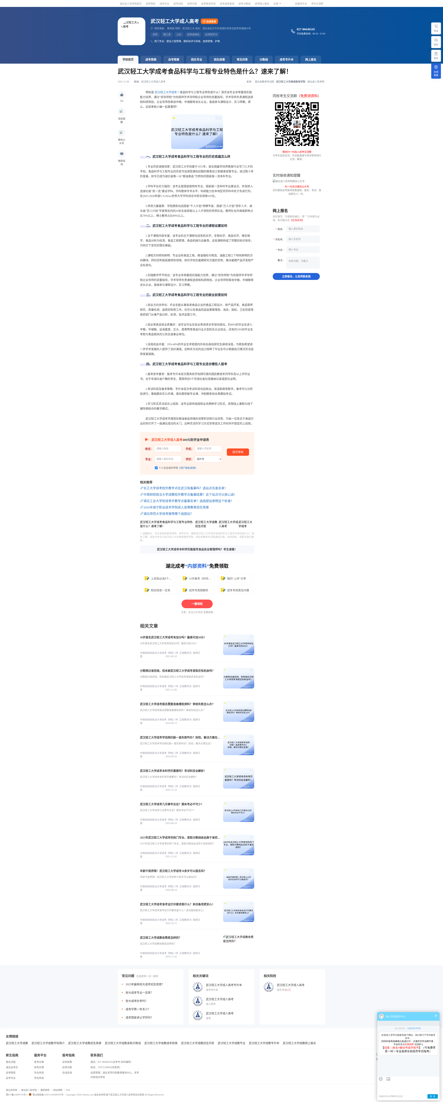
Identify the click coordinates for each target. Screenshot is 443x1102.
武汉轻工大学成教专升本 (264, 1043)
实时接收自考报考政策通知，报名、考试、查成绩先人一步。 (297, 190)
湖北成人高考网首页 (131, 3)
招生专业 (196, 59)
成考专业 (164, 3)
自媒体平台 (301, 3)
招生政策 (219, 59)
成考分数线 (244, 3)
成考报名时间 (208, 3)
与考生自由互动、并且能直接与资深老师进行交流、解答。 (297, 155)
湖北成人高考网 (29, 1090)
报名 (436, 58)
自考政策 (67, 1062)
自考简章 (173, 59)
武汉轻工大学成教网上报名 (299, 1043)
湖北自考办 (12, 1067)
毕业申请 (39, 1072)
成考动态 (178, 3)
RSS (68, 1090)
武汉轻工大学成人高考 (153, 81)
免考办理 (39, 1062)
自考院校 (11, 1072)
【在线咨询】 (297, 220)
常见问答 (242, 59)
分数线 (264, 59)
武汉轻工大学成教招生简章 (84, 1043)
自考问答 (67, 1067)
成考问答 (192, 3)
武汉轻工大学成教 (17, 1043)
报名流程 (11, 1062)
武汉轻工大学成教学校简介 (48, 1043)
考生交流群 (317, 3)
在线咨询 (211, 21)
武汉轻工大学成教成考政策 (161, 1043)
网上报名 (310, 59)
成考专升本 (286, 59)
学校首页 (128, 59)
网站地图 (57, 1090)
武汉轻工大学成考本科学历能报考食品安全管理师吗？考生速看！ (197, 549)
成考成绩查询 (227, 3)
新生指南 (12, 1055)
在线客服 (436, 73)
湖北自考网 (11, 1090)
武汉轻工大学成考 (166, 92)
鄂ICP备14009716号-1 (17, 1094)
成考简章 (150, 59)
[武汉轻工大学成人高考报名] (436, 53)
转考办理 (39, 1067)
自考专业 (11, 1078)
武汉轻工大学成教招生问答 (197, 1043)
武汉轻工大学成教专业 (231, 1043)
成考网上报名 (262, 3)
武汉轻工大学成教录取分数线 (123, 1043)
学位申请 (39, 1078)
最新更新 (44, 1090)
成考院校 (150, 3)
